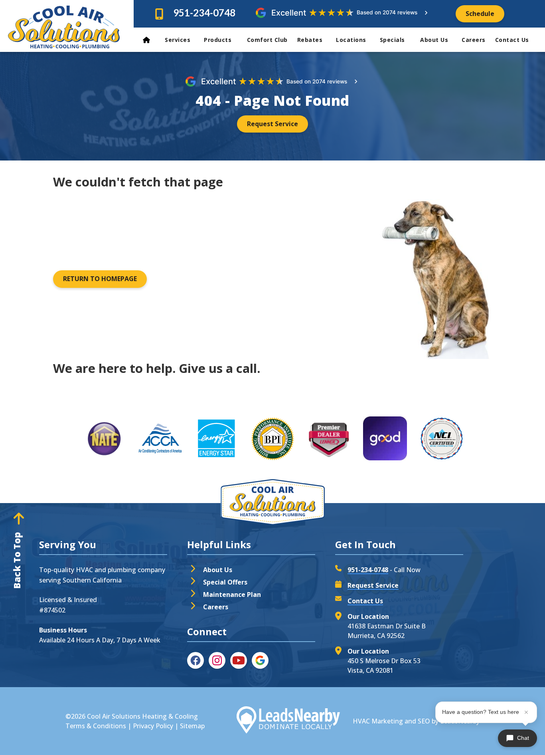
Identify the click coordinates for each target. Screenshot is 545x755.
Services (177, 40)
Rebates (310, 40)
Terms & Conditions (95, 725)
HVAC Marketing (378, 721)
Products (218, 40)
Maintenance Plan (232, 594)
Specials (393, 40)
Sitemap (192, 725)
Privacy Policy (153, 725)
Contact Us (513, 40)
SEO (424, 721)
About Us (434, 40)
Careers (474, 40)
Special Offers (225, 582)
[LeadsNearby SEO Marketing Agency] (288, 721)
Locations (351, 40)
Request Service (373, 585)
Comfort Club (267, 40)
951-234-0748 (204, 12)
